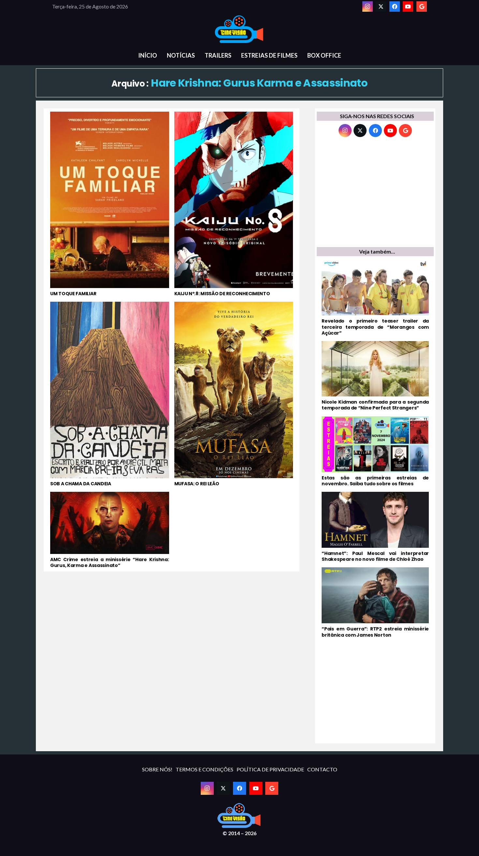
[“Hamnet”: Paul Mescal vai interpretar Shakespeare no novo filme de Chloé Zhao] (375, 527)
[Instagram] (367, 6)
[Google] (421, 6)
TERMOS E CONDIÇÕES (204, 769)
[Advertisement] (375, 193)
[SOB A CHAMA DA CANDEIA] (109, 394)
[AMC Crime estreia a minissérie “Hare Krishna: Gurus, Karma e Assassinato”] (109, 530)
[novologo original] (239, 29)
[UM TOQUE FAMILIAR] (109, 204)
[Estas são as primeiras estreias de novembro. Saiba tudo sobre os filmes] (375, 451)
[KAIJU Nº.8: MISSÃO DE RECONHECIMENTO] (233, 204)
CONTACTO (322, 769)
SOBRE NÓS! (157, 769)
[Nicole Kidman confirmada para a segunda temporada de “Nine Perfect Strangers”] (375, 376)
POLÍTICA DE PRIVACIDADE (270, 769)
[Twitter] (381, 6)
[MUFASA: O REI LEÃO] (233, 394)
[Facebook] (394, 6)
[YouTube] (408, 6)
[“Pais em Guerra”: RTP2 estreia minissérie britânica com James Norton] (375, 602)
